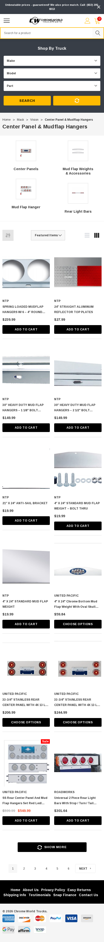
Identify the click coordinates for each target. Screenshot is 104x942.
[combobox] (46, 33)
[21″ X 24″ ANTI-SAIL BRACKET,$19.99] (26, 468)
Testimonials (40, 895)
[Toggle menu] (7, 20)
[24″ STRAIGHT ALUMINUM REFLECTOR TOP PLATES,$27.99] (78, 271)
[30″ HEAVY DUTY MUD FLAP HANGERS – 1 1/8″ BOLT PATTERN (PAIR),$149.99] (26, 370)
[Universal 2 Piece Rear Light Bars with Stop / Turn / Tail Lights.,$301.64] (78, 763)
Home (15, 890)
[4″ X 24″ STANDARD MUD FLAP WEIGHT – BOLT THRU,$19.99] (78, 468)
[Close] (99, 7)
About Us (31, 890)
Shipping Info (14, 895)
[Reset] (76, 100)
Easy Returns (79, 890)
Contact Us (88, 895)
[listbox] (48, 235)
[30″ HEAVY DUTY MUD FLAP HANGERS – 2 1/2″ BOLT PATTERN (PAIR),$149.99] (78, 370)
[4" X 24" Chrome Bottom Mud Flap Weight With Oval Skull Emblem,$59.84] (78, 566)
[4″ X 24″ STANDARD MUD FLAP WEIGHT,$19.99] (26, 566)
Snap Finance (64, 895)
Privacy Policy (53, 890)
